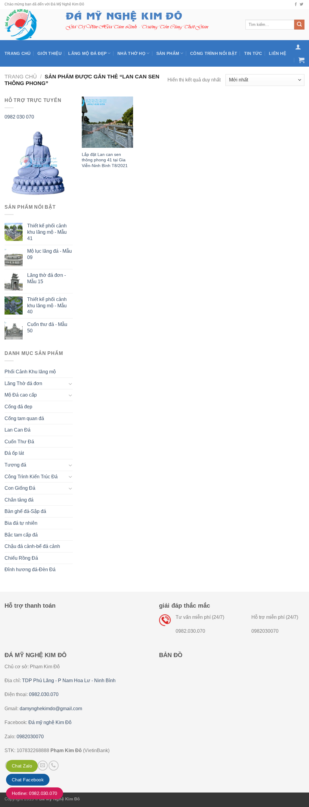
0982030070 (30, 736)
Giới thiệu (49, 53)
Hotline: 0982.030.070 (34, 793)
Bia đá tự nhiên (21, 523)
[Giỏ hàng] (301, 60)
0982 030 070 (19, 116)
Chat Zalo (22, 765)
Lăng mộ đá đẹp (87, 53)
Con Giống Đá (20, 488)
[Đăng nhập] (298, 46)
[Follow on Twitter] (301, 4)
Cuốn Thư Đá (19, 441)
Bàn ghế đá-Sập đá (25, 511)
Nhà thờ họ (131, 53)
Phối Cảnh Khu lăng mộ (30, 371)
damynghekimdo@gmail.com (51, 708)
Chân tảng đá (19, 499)
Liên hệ (277, 53)
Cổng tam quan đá (24, 418)
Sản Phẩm (167, 53)
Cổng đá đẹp (18, 406)
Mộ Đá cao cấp (21, 394)
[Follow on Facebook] (296, 4)
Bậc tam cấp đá (21, 534)
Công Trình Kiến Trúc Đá (31, 476)
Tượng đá (15, 464)
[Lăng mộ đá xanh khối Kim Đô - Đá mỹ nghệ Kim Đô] (28, 24)
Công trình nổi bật (213, 53)
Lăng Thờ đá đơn (23, 383)
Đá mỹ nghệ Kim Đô (50, 722)
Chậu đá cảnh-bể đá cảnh (32, 546)
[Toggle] (70, 383)
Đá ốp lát (14, 453)
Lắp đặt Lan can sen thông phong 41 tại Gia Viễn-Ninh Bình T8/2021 (105, 160)
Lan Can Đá (17, 429)
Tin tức (253, 53)
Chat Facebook (28, 779)
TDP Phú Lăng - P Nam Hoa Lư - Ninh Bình (69, 680)
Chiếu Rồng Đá (21, 558)
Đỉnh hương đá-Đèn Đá (30, 569)
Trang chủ (18, 53)
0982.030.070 (44, 694)
